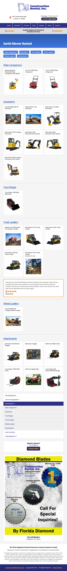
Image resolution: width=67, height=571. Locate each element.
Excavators (24, 52)
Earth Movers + (10, 404)
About (49, 25)
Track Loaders (48, 52)
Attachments (22, 56)
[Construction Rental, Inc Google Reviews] (10, 31)
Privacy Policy (57, 568)
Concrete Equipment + (12, 400)
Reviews (41, 25)
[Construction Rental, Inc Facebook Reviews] (57, 31)
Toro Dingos (36, 52)
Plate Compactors (11, 52)
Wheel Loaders (10, 56)
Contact (57, 25)
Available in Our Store (33, 539)
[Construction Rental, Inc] (33, 7)
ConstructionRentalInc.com (14, 568)
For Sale (26, 25)
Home (9, 25)
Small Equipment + (11, 436)
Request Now (33, 449)
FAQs (34, 25)
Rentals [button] (16, 25)
